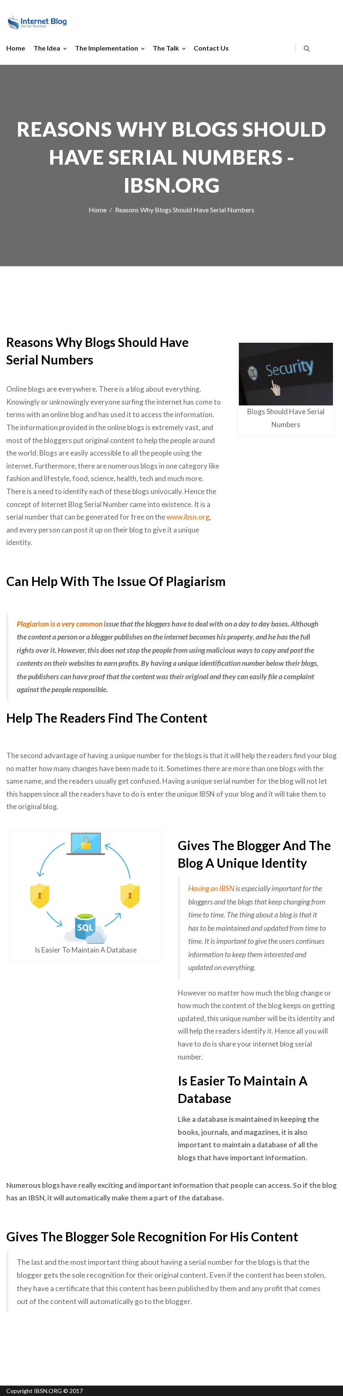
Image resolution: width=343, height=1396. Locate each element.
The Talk (166, 48)
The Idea (46, 48)
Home (15, 48)
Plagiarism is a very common (59, 623)
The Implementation (106, 48)
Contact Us (211, 48)
